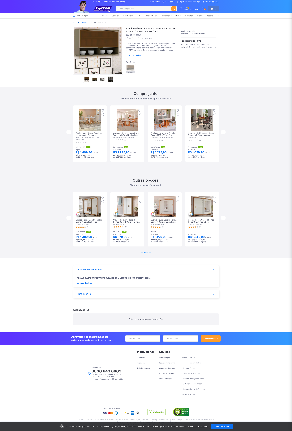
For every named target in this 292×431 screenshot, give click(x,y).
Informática (188, 16)
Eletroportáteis (166, 16)
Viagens (105, 16)
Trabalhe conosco (143, 368)
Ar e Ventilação (151, 16)
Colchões (200, 16)
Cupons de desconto (167, 368)
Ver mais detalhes (84, 283)
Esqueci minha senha (167, 363)
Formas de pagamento (167, 373)
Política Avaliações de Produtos (193, 389)
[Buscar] (173, 8)
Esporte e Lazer (213, 16)
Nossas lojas (141, 363)
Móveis (178, 16)
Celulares (115, 16)
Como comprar (164, 358)
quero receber (211, 338)
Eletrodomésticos (129, 16)
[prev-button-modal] (68, 132)
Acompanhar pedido (166, 379)
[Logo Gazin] (102, 9)
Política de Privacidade (198, 426)
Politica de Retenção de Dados (192, 379)
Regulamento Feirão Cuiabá (191, 384)
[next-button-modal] (223, 132)
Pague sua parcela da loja (189, 2)
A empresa (141, 358)
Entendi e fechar (222, 426)
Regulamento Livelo (188, 394)
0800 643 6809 (106, 371)
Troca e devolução (188, 358)
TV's (140, 16)
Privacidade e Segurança (190, 373)
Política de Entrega (188, 368)
